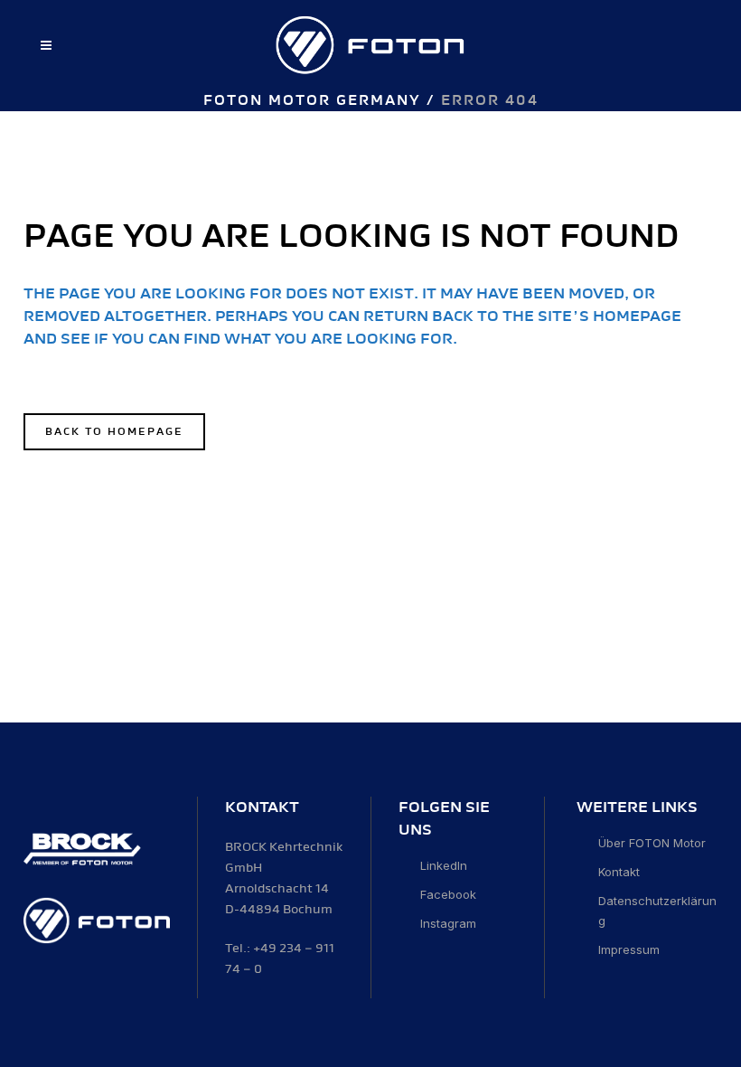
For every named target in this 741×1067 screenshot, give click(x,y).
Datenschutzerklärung (657, 910)
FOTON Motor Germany (312, 101)
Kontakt (619, 871)
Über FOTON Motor (652, 843)
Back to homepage (114, 432)
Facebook (448, 894)
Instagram (448, 923)
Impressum (629, 949)
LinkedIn (443, 865)
